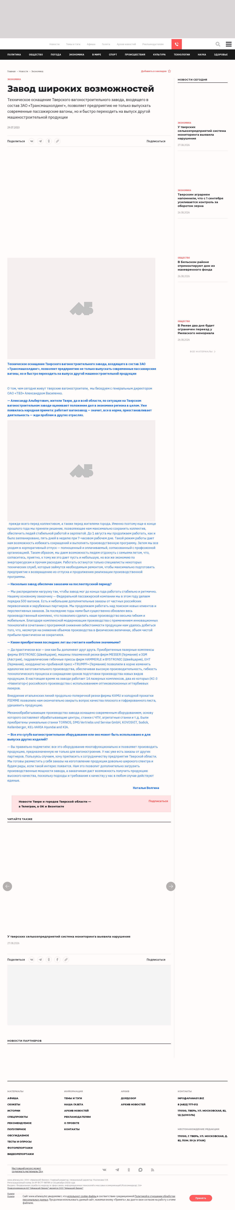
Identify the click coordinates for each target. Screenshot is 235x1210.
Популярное (16, 1129)
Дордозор (128, 1098)
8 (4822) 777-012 (177, 44)
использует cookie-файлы (82, 1196)
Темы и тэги (73, 44)
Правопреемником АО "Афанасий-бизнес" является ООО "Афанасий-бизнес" (45, 1188)
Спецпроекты (17, 1116)
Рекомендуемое (19, 1123)
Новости (54, 44)
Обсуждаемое (18, 1135)
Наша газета (73, 1104)
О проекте (71, 1123)
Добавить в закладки (154, 71)
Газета (106, 44)
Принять (200, 1198)
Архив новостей (126, 44)
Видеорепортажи (20, 1154)
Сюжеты (13, 1104)
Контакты (72, 1129)
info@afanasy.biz (191, 1098)
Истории (13, 1110)
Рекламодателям (153, 44)
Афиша (91, 44)
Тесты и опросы (19, 1141)
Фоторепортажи (20, 1147)
